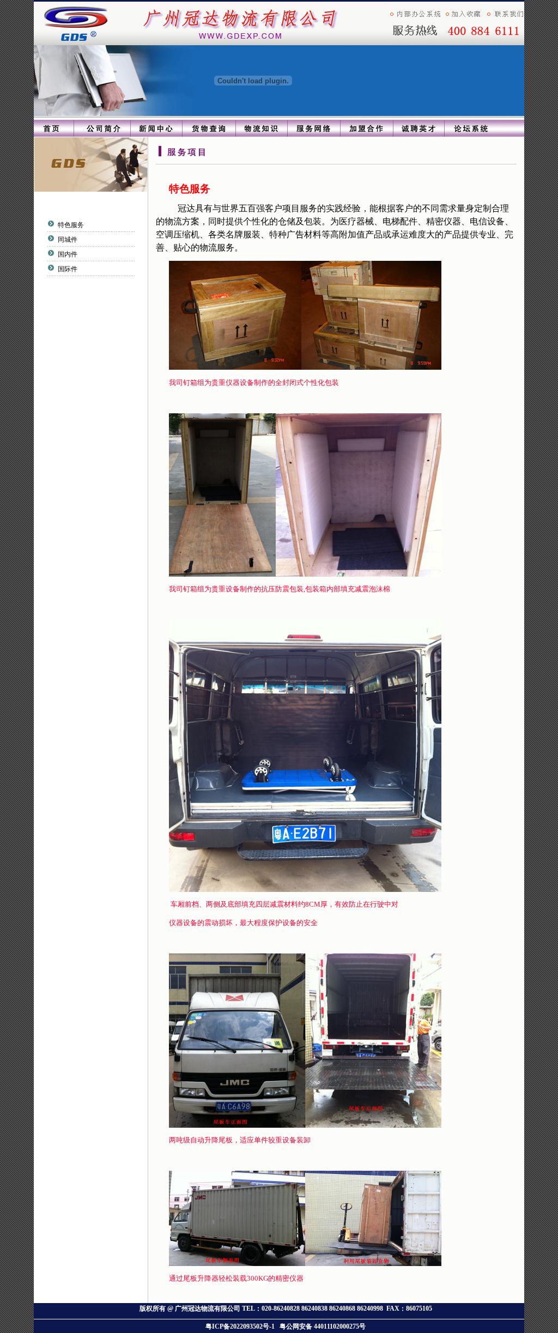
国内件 (66, 254)
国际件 (66, 269)
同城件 (66, 239)
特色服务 (70, 225)
